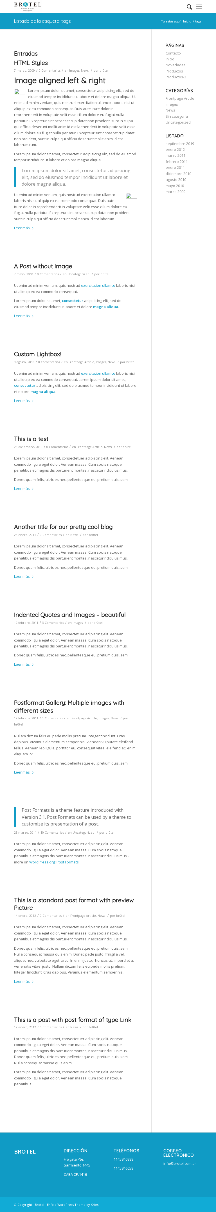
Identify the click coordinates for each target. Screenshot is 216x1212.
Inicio (187, 21)
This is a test (31, 438)
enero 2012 (175, 149)
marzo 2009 (175, 191)
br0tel (104, 70)
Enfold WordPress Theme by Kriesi (73, 1204)
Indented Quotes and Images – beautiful (70, 614)
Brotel (39, 1204)
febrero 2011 (177, 161)
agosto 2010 (176, 179)
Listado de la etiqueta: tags (42, 21)
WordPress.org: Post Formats (54, 862)
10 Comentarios (52, 832)
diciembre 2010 (178, 173)
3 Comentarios (53, 623)
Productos (174, 71)
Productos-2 (176, 76)
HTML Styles (31, 62)
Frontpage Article (81, 362)
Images (74, 70)
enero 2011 (175, 167)
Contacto (173, 53)
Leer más (22, 227)
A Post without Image (43, 266)
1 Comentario (52, 718)
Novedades (176, 64)
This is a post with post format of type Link (72, 1019)
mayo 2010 (175, 185)
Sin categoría (177, 116)
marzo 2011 (175, 155)
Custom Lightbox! (37, 354)
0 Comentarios (49, 70)
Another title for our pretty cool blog (63, 526)
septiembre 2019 (180, 143)
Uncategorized (78, 274)
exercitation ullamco (98, 285)
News (85, 70)
